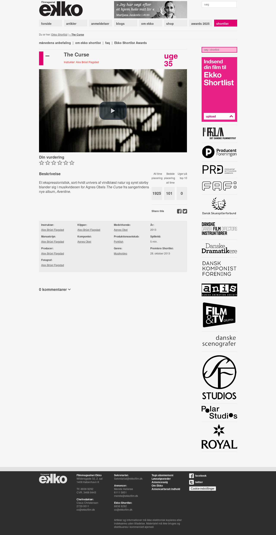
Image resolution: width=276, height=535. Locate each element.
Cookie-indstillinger (202, 488)
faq (107, 43)
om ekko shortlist (88, 43)
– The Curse (76, 34)
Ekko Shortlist (59, 34)
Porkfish (118, 241)
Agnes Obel (84, 241)
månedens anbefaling (55, 43)
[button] (113, 111)
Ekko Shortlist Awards (130, 43)
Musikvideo (120, 253)
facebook (201, 475)
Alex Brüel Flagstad (52, 229)
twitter (199, 482)
